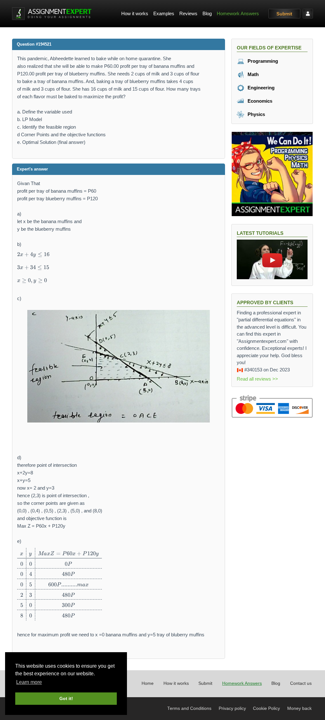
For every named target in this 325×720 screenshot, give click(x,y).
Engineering (260, 87)
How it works (134, 13)
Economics (259, 101)
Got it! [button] (66, 698)
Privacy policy (232, 708)
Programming (262, 61)
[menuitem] (134, 13)
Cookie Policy (266, 708)
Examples (163, 13)
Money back (299, 708)
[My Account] (308, 13)
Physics (255, 114)
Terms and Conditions (189, 708)
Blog (207, 13)
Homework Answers (238, 13)
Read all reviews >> (257, 379)
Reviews (188, 13)
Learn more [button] (29, 682)
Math (252, 74)
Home (148, 683)
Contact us (301, 683)
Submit (284, 13)
